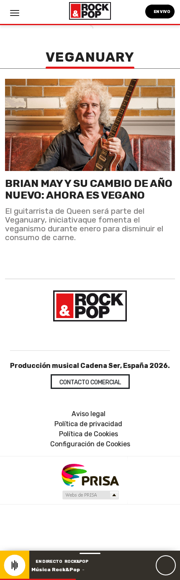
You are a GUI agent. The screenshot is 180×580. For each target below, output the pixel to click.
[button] (38, 579)
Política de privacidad (88, 424)
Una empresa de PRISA (90, 475)
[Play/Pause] (166, 565)
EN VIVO (161, 11)
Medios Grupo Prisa (90, 495)
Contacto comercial (90, 382)
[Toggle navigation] (14, 13)
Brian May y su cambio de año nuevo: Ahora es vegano (88, 189)
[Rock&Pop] (90, 306)
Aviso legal (88, 414)
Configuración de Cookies (90, 444)
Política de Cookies (88, 434)
